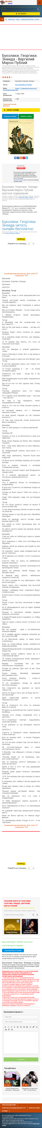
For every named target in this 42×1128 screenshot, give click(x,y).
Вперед (21, 239)
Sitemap (5, 1111)
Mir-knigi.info (11, 2)
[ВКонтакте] (15, 158)
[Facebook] (18, 158)
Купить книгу (26, 116)
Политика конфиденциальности (14, 1108)
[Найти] (37, 9)
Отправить (21, 1059)
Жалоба (21, 168)
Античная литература (10, 90)
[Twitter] (26, 158)
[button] (5, 1027)
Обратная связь (34, 1108)
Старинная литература (28, 88)
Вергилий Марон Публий (23, 85)
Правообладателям (9, 1105)
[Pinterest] (24, 158)
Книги (17, 88)
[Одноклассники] (21, 158)
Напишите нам (18, 180)
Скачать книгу (10, 116)
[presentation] (5, 1027)
